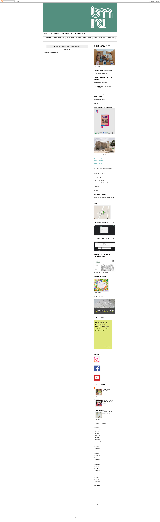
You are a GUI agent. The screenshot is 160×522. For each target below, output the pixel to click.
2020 (97, 457)
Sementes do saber (100, 410)
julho (96, 431)
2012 (97, 475)
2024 (97, 448)
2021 (97, 455)
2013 (97, 473)
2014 (97, 470)
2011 (97, 477)
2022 (97, 453)
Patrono (95, 37)
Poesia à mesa (99, 399)
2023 (97, 451)
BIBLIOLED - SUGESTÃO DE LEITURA (103, 107)
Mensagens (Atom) (54, 52)
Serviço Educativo (110, 37)
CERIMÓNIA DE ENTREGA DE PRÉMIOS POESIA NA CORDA (107, 402)
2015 (97, 468)
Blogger (88, 517)
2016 (97, 466)
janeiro (97, 443)
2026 (97, 427)
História (84, 37)
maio (96, 435)
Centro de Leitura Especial (58, 37)
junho (96, 433)
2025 (97, 446)
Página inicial (67, 49)
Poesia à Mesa (102, 37)
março (96, 439)
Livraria (89, 37)
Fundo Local (78, 37)
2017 (97, 464)
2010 (97, 479)
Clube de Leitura (70, 37)
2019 (97, 459)
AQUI (107, 73)
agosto (97, 429)
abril (96, 437)
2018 (97, 462)
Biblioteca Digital (47, 37)
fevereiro (97, 441)
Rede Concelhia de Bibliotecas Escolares (52, 40)
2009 (97, 481)
